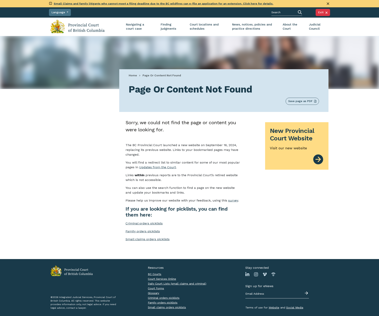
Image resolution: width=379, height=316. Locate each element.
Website (274, 307)
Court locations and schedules (204, 26)
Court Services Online (162, 278)
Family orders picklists (162, 302)
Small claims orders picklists (148, 239)
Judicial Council (314, 26)
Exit (322, 12)
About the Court (290, 26)
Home (133, 75)
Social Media (294, 307)
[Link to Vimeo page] (265, 274)
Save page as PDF (300, 101)
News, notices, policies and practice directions (252, 26)
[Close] (328, 4)
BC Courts (154, 274)
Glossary (153, 293)
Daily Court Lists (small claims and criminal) (177, 283)
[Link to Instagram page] (256, 274)
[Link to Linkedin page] (247, 274)
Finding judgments (168, 26)
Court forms (156, 288)
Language (59, 12)
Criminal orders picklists (163, 297)
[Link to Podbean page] (273, 274)
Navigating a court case (135, 26)
